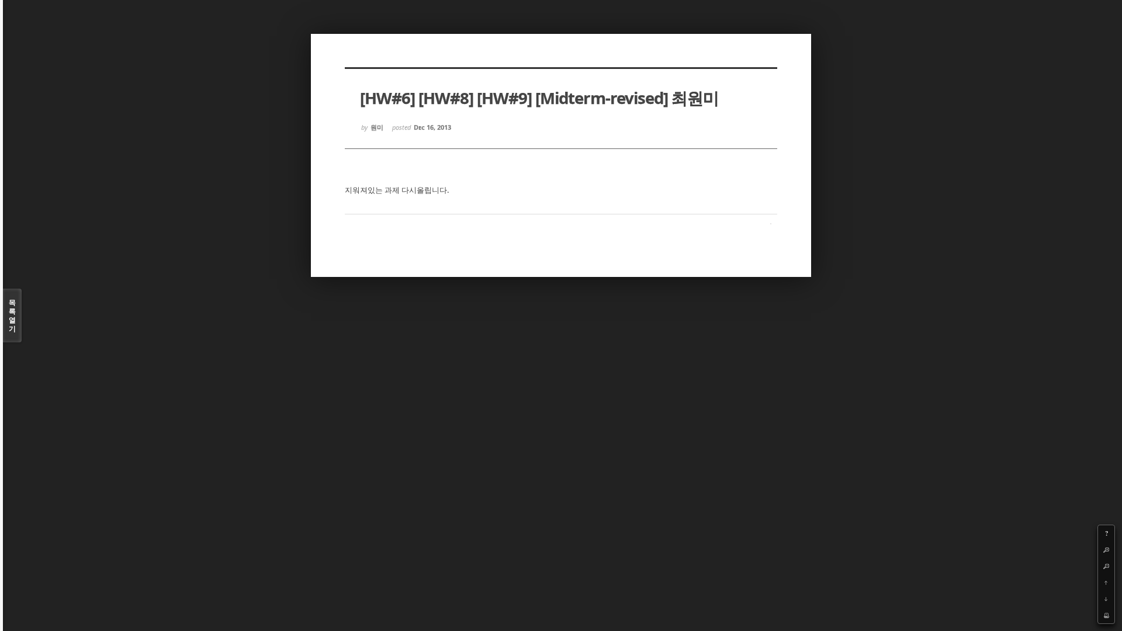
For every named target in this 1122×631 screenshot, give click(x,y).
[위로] (1106, 582)
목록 (12, 315)
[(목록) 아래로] (1106, 599)
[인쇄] (1106, 615)
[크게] (1106, 550)
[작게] (1106, 566)
